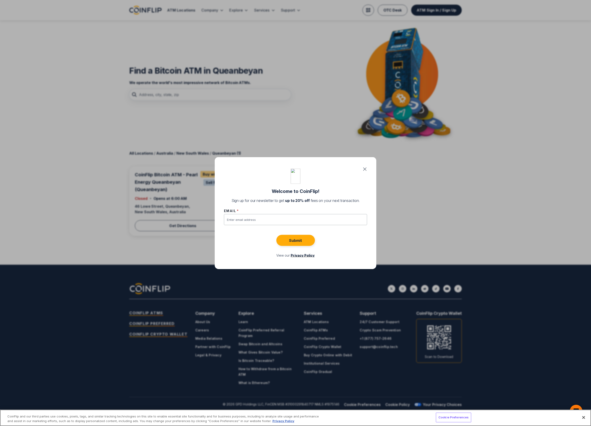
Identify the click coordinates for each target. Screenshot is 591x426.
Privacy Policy (283, 421)
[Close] (584, 417)
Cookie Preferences (453, 417)
